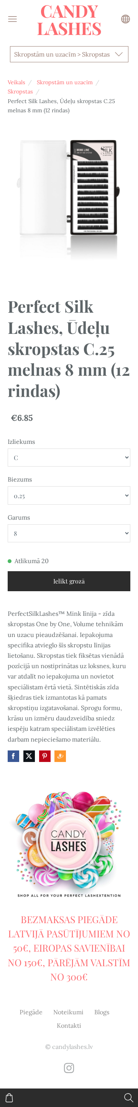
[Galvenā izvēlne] (12, 19)
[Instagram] (69, 1068)
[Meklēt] (129, 1098)
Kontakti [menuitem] (69, 1025)
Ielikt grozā (69, 581)
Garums (19, 517)
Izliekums (21, 441)
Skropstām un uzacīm (65, 82)
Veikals (16, 82)
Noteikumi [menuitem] (68, 1012)
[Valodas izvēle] (125, 19)
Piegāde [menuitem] (31, 1012)
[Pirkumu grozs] (9, 1098)
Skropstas (20, 91)
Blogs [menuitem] (101, 1012)
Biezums (20, 479)
